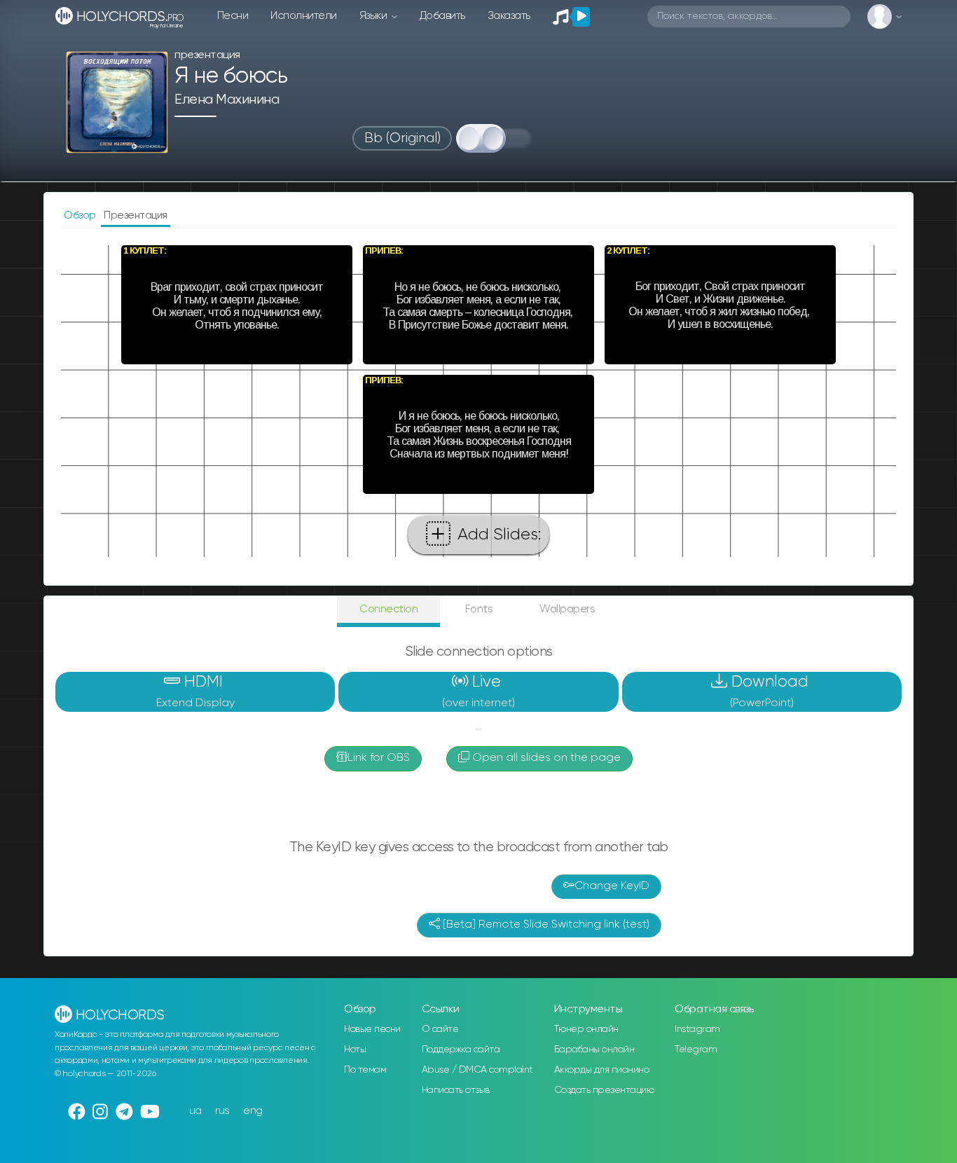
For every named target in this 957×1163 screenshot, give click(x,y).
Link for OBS (378, 758)
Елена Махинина (226, 99)
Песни (233, 16)
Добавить (442, 16)
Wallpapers (567, 609)
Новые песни (372, 1029)
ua (195, 1111)
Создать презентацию (604, 1090)
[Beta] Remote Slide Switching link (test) (544, 924)
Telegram (696, 1049)
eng (253, 1111)
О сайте (440, 1029)
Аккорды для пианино (601, 1070)
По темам (365, 1070)
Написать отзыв (456, 1090)
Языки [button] (374, 16)
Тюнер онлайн (586, 1029)
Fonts (479, 609)
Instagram (697, 1029)
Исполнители (303, 16)
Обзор (81, 215)
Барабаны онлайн (594, 1049)
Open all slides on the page (545, 758)
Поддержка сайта (461, 1049)
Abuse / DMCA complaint (477, 1070)
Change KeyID (611, 886)
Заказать (509, 16)
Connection (388, 609)
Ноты (355, 1049)
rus (222, 1111)
